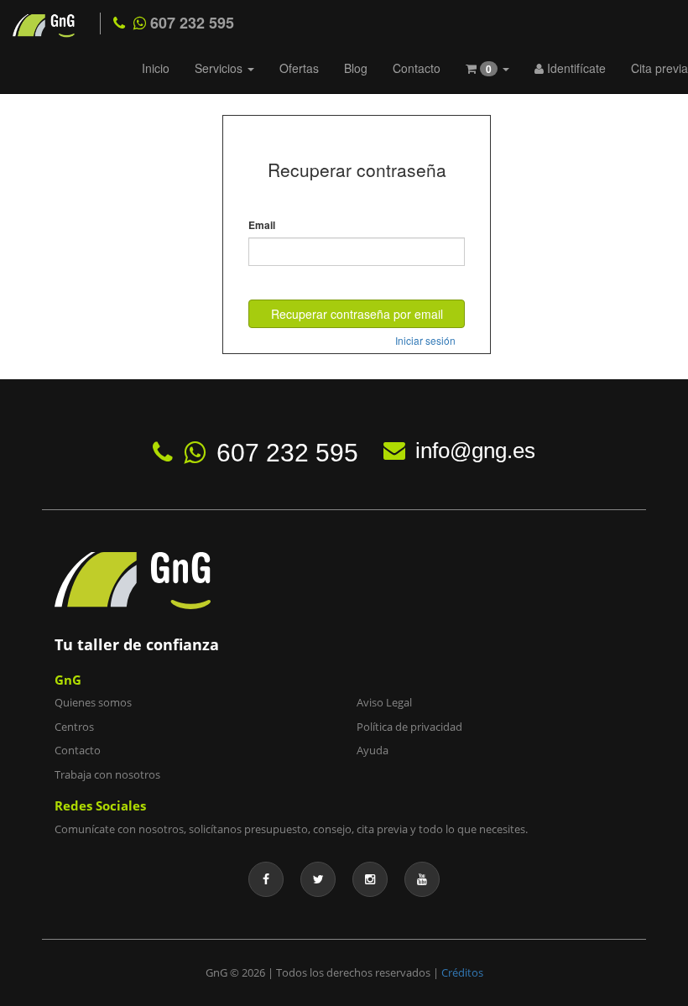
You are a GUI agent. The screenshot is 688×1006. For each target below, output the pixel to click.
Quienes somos (93, 702)
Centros (74, 726)
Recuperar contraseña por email (357, 313)
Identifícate (575, 68)
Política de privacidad (409, 726)
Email (261, 225)
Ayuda (372, 750)
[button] (487, 70)
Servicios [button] (220, 68)
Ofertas (299, 68)
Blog (355, 68)
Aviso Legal (384, 702)
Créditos (462, 972)
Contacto (416, 68)
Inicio (155, 68)
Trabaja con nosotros (107, 774)
